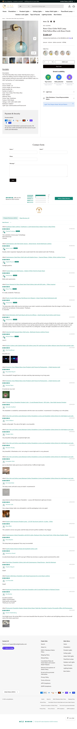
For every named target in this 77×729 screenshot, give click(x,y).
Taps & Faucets (35, 15)
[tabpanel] (20, 89)
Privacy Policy (45, 684)
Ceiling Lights (37, 11)
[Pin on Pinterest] (54, 21)
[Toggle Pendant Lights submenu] (30, 11)
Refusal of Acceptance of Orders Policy (49, 712)
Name (11, 149)
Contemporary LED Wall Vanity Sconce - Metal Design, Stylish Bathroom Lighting (28, 243)
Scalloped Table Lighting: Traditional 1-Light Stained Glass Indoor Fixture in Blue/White (30, 226)
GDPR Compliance (46, 693)
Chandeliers (12, 11)
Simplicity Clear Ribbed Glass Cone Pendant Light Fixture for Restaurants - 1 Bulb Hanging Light (33, 367)
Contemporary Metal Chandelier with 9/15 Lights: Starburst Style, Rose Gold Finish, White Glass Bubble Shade (37, 535)
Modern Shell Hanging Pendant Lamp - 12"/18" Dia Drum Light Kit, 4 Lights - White (29, 521)
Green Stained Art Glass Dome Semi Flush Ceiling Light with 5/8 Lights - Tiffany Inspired (30, 284)
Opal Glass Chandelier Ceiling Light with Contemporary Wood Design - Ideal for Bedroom (31, 562)
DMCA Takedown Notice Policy (59, 705)
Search (43, 650)
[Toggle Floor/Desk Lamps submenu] (74, 11)
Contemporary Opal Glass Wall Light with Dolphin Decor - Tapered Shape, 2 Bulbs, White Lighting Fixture (35, 257)
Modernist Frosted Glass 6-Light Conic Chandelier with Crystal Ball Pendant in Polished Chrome (32, 589)
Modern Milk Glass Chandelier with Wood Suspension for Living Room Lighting (28, 576)
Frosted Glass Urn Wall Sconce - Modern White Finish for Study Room (25, 271)
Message (12, 163)
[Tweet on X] (48, 21)
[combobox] (41, 6)
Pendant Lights (24, 11)
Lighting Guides (47, 15)
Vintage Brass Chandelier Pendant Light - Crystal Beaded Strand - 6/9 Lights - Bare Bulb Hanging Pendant (36, 402)
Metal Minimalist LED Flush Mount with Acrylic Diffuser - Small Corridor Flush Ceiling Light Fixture (33, 315)
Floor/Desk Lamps (67, 11)
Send (13, 180)
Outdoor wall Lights (21, 15)
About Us (43, 653)
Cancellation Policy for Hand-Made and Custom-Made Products (48, 669)
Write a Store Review (64, 198)
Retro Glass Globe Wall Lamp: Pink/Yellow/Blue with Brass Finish (15, 18)
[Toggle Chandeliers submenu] (17, 11)
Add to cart (65, 62)
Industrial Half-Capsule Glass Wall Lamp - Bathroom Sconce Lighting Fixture (27, 332)
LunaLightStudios (9, 705)
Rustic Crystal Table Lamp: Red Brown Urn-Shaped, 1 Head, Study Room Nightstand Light (31, 298)
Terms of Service (45, 687)
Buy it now (59, 66)
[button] (73, 6)
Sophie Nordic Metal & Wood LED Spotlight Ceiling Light (21, 548)
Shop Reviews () (24, 218)
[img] (13, 197)
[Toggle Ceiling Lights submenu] (43, 11)
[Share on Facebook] (51, 21)
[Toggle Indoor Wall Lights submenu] (58, 11)
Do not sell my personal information (67, 712)
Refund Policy (45, 664)
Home (4, 11)
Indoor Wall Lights (51, 11)
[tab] (5, 69)
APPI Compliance (46, 690)
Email (41, 149)
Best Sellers (58, 15)
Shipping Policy (45, 661)
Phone (11, 156)
